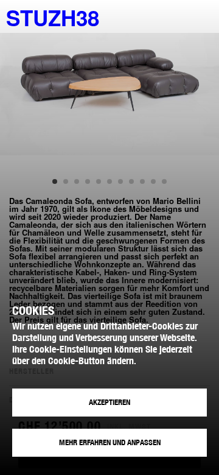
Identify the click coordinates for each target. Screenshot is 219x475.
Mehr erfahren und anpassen (110, 442)
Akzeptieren (109, 402)
